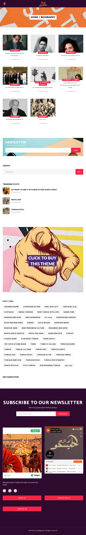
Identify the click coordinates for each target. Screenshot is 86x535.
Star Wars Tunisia (29, 339)
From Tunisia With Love (48, 312)
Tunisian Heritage (12, 360)
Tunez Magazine (67, 344)
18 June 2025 (16, 212)
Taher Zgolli (49, 339)
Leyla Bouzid (44, 323)
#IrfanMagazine (11, 307)
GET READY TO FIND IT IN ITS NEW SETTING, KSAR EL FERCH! (34, 189)
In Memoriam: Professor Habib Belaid (14, 119)
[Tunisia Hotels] (6, 210)
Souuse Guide (10, 339)
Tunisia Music (26, 355)
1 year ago (43, 123)
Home (34, 17)
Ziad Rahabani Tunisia (50, 365)
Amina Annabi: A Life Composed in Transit (70, 55)
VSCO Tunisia (29, 365)
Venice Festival (11, 365)
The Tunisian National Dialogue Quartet (14, 87)
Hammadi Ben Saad (12, 317)
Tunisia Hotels (17, 209)
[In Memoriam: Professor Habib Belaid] (15, 113)
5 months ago (15, 59)
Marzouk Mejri (10, 328)
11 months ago (15, 91)
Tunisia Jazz (9, 355)
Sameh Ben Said (55, 333)
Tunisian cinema (63, 355)
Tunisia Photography (54, 360)
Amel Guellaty (51, 307)
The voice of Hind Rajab (15, 344)
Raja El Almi (42, 119)
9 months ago (43, 59)
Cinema (76, 80)
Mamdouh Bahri (61, 323)
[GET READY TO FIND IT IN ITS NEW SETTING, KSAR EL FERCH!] (6, 191)
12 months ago (15, 123)
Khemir (30, 323)
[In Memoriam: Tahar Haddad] (43, 49)
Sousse (69, 333)
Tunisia (7, 349)
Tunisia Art (41, 349)
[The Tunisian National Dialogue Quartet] (15, 81)
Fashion (43, 84)
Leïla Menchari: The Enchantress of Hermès (42, 87)
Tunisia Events (58, 349)
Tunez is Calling (48, 344)
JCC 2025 (48, 317)
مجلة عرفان (68, 365)
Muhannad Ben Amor (58, 328)
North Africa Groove (14, 333)
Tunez (33, 344)
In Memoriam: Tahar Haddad (42, 55)
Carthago (9, 312)
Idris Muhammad (32, 317)
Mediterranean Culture (33, 328)
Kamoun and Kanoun (66, 317)
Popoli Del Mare (36, 333)
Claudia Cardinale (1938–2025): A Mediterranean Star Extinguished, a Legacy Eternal (70, 85)
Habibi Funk (69, 312)
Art (37, 82)
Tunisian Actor (44, 355)
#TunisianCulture (31, 307)
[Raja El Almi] (43, 113)
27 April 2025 (16, 192)
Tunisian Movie (33, 360)
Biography (15, 50)
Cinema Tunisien (25, 312)
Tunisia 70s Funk (23, 349)
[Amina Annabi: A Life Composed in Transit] (71, 49)
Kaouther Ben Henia (13, 323)
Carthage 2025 (70, 307)
